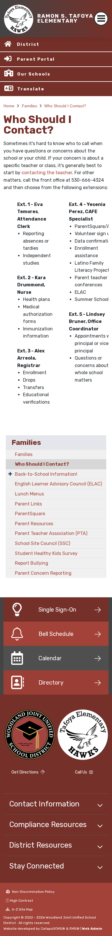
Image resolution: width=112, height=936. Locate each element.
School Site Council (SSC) (42, 543)
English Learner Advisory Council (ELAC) (58, 484)
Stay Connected (36, 866)
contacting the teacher (47, 172)
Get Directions (25, 772)
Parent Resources (34, 523)
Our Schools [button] (34, 74)
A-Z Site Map (22, 909)
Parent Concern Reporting (43, 573)
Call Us (81, 772)
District (28, 44)
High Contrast (21, 901)
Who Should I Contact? (65, 106)
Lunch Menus (29, 494)
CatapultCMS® (53, 929)
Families (29, 106)
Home (8, 106)
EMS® (74, 929)
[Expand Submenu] (10, 473)
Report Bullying (31, 563)
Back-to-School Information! (46, 474)
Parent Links (28, 504)
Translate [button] (31, 89)
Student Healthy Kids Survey (46, 553)
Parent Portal (36, 59)
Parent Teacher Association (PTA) (51, 533)
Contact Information (44, 804)
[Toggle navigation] (101, 18)
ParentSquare (30, 513)
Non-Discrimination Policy (33, 892)
